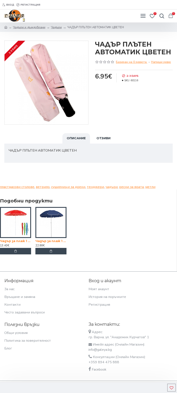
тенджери (95, 187)
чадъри (112, 187)
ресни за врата (131, 187)
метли (150, 187)
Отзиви (103, 138)
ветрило (43, 187)
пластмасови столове (17, 187)
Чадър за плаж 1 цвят (15, 241)
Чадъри (56, 27)
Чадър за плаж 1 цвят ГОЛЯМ (50, 241)
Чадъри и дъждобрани (29, 27)
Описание (76, 138)
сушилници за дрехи (68, 187)
